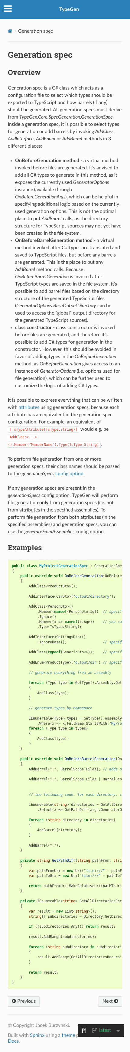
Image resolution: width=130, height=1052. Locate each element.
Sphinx (37, 1035)
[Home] (10, 31)
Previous (26, 1001)
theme (68, 1035)
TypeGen (69, 9)
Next (108, 1001)
